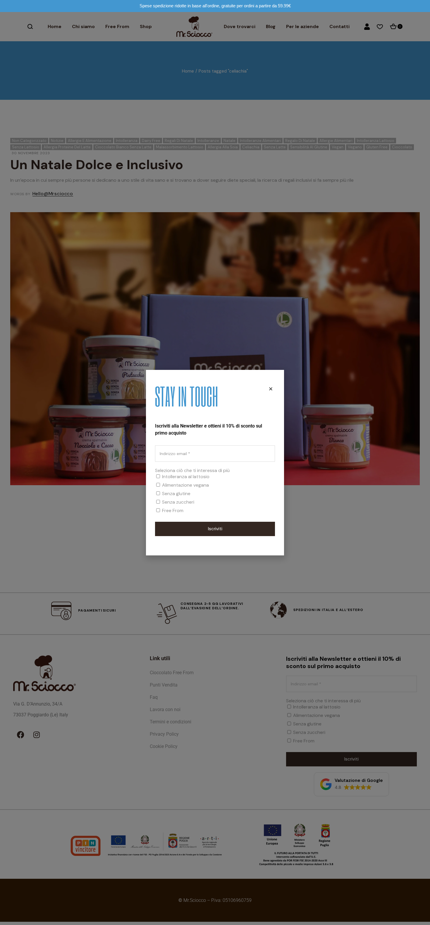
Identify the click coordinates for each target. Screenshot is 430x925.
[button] (271, 389)
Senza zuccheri (177, 502)
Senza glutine (175, 493)
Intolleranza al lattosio (185, 476)
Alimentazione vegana (185, 485)
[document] (215, 462)
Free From (172, 510)
